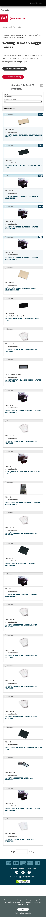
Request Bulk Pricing (13, 77)
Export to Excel (42, 85)
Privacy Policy (23, 904)
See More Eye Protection (14, 69)
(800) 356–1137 (18, 18)
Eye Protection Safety (32, 35)
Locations (14, 868)
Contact (21, 868)
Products (6, 35)
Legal (34, 868)
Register (39, 3)
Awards (28, 868)
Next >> (33, 851)
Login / (33, 3)
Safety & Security (17, 35)
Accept (23, 909)
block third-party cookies (23, 913)
